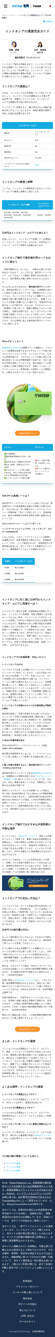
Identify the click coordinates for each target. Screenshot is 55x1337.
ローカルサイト (27, 1321)
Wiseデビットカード (11, 347)
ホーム (4, 15)
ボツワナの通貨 (13, 1170)
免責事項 (49, 21)
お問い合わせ (27, 1315)
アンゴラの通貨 (13, 1167)
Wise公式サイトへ (27, 433)
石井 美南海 (40, 50)
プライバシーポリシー (27, 1286)
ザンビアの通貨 (13, 1163)
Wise (37, 165)
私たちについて (27, 1310)
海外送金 (27, 1298)
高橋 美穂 (14, 50)
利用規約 (27, 1281)
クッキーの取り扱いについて (27, 1292)
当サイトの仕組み (27, 1304)
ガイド (13, 15)
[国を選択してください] (50, 6)
